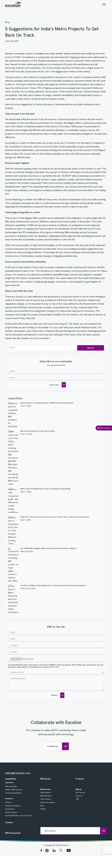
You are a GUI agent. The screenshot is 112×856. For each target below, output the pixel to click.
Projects (80, 778)
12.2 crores (47, 67)
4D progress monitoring (52, 232)
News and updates (47, 802)
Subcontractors (11, 812)
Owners (8, 802)
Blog (7, 22)
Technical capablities (13, 793)
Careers (79, 796)
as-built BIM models (60, 274)
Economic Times (27, 88)
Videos (43, 809)
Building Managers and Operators (18, 816)
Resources (45, 789)
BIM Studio (45, 778)
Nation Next (36, 143)
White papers (45, 792)
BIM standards (46, 796)
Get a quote (105, 428)
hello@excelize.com (17, 773)
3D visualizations (31, 232)
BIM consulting (11, 786)
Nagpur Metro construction (81, 123)
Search (90, 347)
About (78, 789)
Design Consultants (13, 806)
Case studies (45, 799)
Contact (9, 822)
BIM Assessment (13, 833)
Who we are (80, 792)
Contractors (10, 809)
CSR (77, 799)
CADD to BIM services (13, 790)
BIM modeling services (76, 232)
